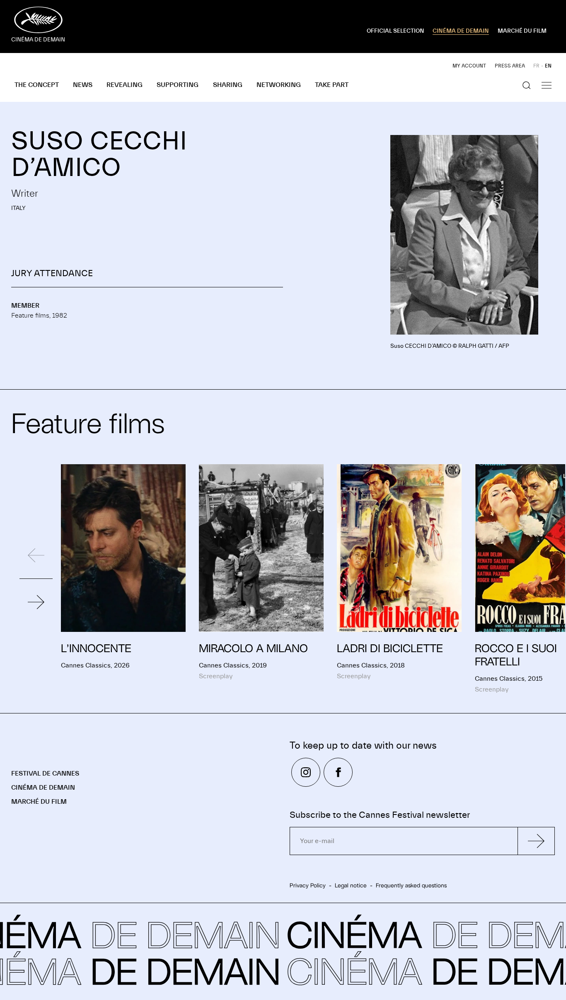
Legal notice (351, 885)
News (82, 85)
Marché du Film (39, 801)
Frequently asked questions (411, 885)
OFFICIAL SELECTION (395, 31)
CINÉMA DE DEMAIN (461, 31)
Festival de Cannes (45, 773)
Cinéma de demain (43, 787)
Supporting (177, 85)
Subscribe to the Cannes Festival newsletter (380, 815)
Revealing (124, 85)
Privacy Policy (308, 885)
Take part (331, 85)
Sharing (227, 85)
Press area (510, 66)
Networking (278, 85)
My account (469, 66)
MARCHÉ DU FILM (522, 31)
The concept (37, 85)
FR (536, 66)
